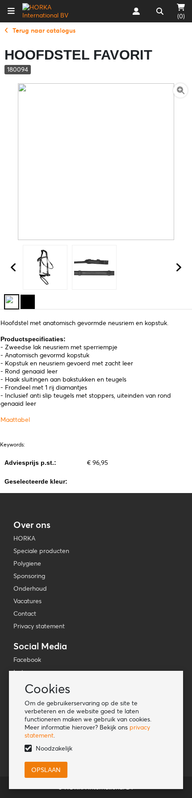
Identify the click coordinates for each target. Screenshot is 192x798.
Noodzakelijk (54, 748)
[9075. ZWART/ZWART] (28, 302)
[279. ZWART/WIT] (11, 302)
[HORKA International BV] (50, 11)
